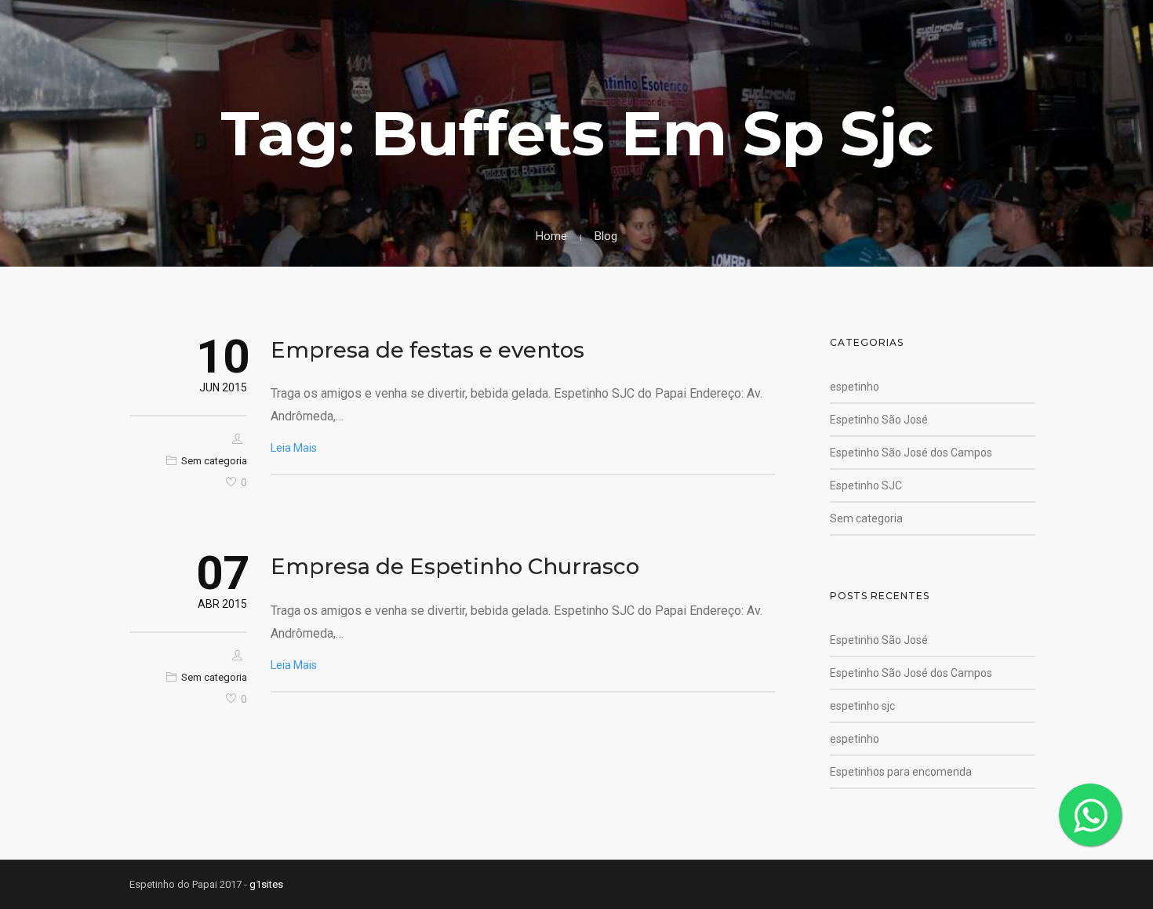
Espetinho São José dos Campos (911, 452)
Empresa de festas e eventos (427, 349)
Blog (606, 236)
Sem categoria (214, 461)
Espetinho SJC (866, 485)
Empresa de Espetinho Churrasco (455, 566)
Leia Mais (294, 447)
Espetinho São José (879, 419)
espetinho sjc (862, 706)
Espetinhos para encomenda (901, 771)
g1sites (266, 884)
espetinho (854, 386)
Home (551, 236)
